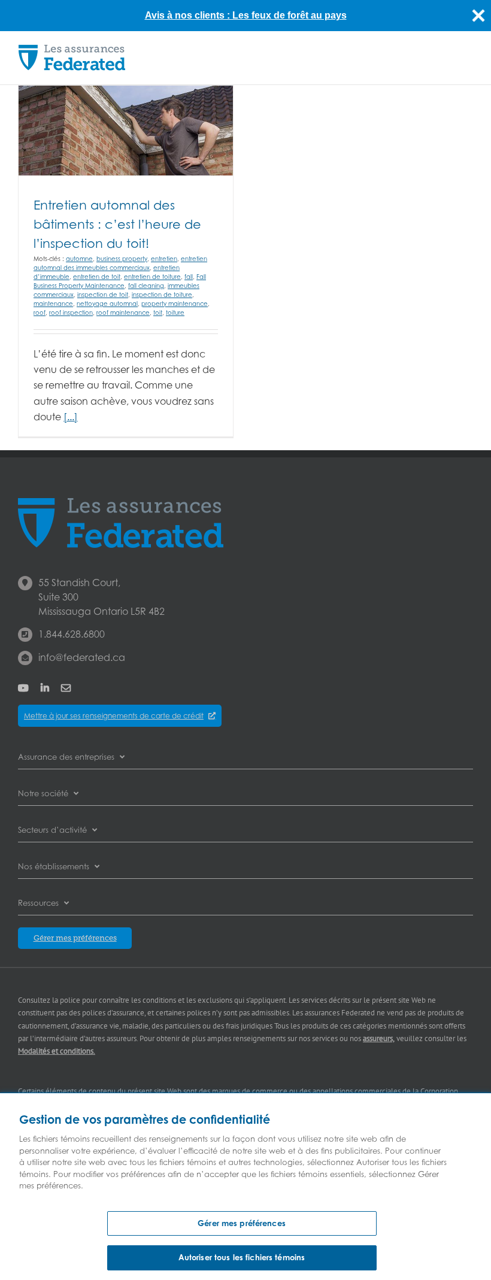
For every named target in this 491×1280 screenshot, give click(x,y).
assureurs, (379, 1038)
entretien (164, 258)
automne (79, 258)
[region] (245, 1186)
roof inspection (71, 312)
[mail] (66, 688)
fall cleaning (146, 285)
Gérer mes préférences (242, 1223)
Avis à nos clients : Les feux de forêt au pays (246, 15)
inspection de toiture (162, 294)
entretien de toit (96, 276)
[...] (70, 417)
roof (40, 312)
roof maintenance (123, 312)
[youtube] (23, 688)
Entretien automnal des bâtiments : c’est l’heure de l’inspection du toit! (117, 224)
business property (121, 258)
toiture (175, 312)
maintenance (53, 303)
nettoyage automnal (107, 303)
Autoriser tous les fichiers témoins (241, 1257)
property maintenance (174, 303)
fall (188, 276)
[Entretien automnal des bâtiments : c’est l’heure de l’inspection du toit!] (126, 130)
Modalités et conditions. (56, 1051)
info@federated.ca (81, 657)
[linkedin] (45, 688)
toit (157, 312)
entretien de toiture (152, 276)
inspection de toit (102, 294)
